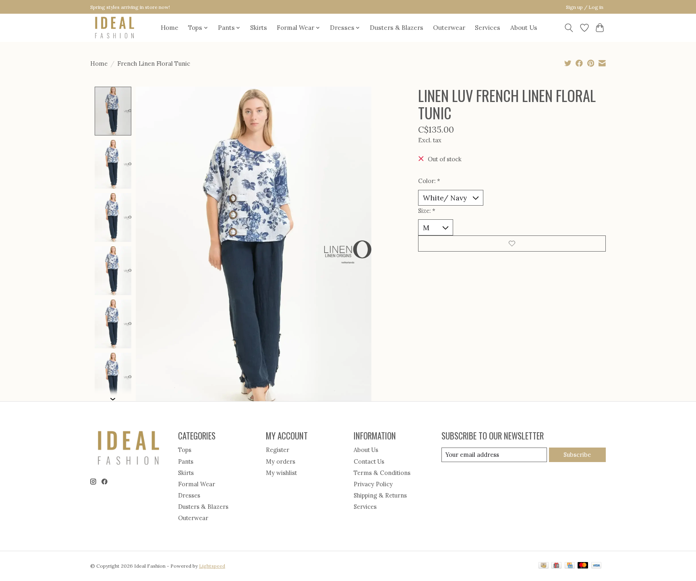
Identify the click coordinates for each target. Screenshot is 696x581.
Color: (429, 181)
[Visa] (596, 566)
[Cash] (544, 566)
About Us (523, 27)
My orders (280, 461)
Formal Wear (196, 484)
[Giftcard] (556, 566)
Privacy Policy (373, 484)
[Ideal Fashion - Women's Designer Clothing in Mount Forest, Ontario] (114, 28)
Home (169, 27)
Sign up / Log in (584, 7)
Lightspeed (212, 566)
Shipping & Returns (380, 495)
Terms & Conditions (382, 473)
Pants (185, 461)
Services (487, 27)
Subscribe (577, 454)
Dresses (189, 495)
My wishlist (281, 473)
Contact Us (369, 461)
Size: (426, 210)
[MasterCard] (583, 566)
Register (277, 450)
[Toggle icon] (569, 28)
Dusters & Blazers (396, 27)
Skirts (258, 27)
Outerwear (449, 27)
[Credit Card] (570, 566)
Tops (184, 450)
